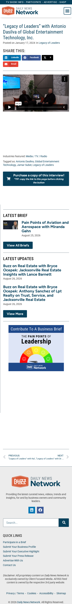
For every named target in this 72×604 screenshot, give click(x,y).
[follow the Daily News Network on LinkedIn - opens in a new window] (31, 510)
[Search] (64, 522)
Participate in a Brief (14, 542)
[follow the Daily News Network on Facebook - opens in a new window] (40, 510)
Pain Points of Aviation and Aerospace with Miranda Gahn (45, 226)
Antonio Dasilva (25, 161)
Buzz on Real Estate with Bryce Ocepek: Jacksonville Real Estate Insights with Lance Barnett (32, 270)
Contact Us (9, 565)
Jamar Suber (24, 165)
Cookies (31, 593)
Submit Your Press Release (18, 556)
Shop (62, 2)
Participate (33, 2)
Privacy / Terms (15, 593)
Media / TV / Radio (36, 156)
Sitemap (61, 593)
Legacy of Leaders (49, 42)
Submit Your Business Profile (19, 546)
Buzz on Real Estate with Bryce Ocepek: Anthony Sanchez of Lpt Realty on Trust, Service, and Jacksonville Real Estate (32, 293)
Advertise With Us (13, 560)
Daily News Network (28, 602)
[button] (67, 11)
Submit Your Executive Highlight (21, 551)
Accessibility (46, 593)
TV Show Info (14, 2)
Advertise (50, 2)
